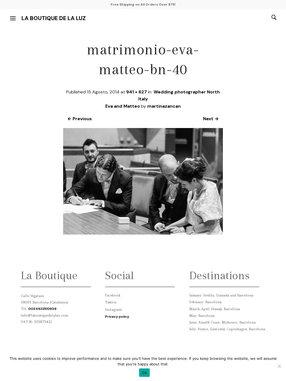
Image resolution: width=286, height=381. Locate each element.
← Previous (79, 119)
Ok (144, 372)
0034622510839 (42, 309)
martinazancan (164, 106)
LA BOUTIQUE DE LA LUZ (54, 18)
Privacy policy (117, 316)
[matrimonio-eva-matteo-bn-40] (143, 233)
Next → (211, 119)
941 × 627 (136, 92)
